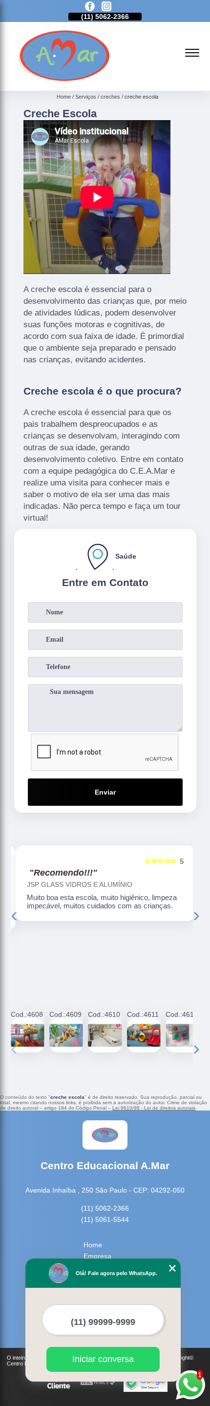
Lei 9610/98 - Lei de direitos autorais (153, 1108)
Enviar (105, 792)
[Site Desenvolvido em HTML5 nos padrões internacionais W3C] (98, 1382)
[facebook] (90, 7)
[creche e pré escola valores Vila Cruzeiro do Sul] (105, 1035)
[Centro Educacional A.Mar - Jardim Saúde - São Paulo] (64, 80)
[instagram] (106, 7)
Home (93, 1245)
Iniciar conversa (103, 1359)
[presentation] (14, 914)
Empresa (97, 1256)
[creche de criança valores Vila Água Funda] (144, 1035)
